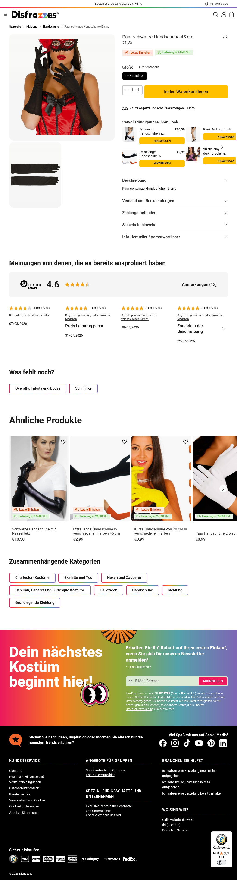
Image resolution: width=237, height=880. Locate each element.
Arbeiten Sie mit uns (23, 812)
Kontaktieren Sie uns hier (103, 815)
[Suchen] (215, 14)
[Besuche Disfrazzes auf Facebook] (163, 743)
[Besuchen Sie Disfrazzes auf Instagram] (175, 743)
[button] (221, 147)
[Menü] (5, 14)
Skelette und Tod (78, 577)
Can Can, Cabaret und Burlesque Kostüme (50, 590)
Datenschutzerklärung (139, 709)
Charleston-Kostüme (32, 577)
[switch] (221, 862)
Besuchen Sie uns (174, 830)
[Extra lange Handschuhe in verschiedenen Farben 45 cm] (129, 157)
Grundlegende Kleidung (34, 602)
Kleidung (175, 590)
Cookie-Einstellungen (24, 806)
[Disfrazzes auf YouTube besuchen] (199, 743)
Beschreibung (134, 180)
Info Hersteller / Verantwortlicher (151, 236)
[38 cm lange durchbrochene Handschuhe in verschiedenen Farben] (193, 154)
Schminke (83, 388)
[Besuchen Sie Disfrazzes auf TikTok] (187, 743)
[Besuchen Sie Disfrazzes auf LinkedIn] (223, 743)
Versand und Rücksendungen (148, 200)
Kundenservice (19, 794)
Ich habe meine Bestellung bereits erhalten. (192, 793)
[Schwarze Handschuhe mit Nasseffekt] (129, 134)
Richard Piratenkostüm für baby (29, 315)
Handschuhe (142, 590)
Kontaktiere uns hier (100, 775)
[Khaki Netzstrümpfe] (193, 134)
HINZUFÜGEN (162, 163)
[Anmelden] (223, 14)
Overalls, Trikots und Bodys (37, 388)
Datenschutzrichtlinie (24, 788)
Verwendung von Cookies (27, 800)
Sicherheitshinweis (138, 224)
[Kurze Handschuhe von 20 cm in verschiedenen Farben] (161, 478)
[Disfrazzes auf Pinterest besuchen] (211, 743)
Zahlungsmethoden (139, 212)
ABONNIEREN (213, 681)
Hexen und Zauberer (124, 577)
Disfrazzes (25, 873)
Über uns (15, 771)
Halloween (108, 590)
